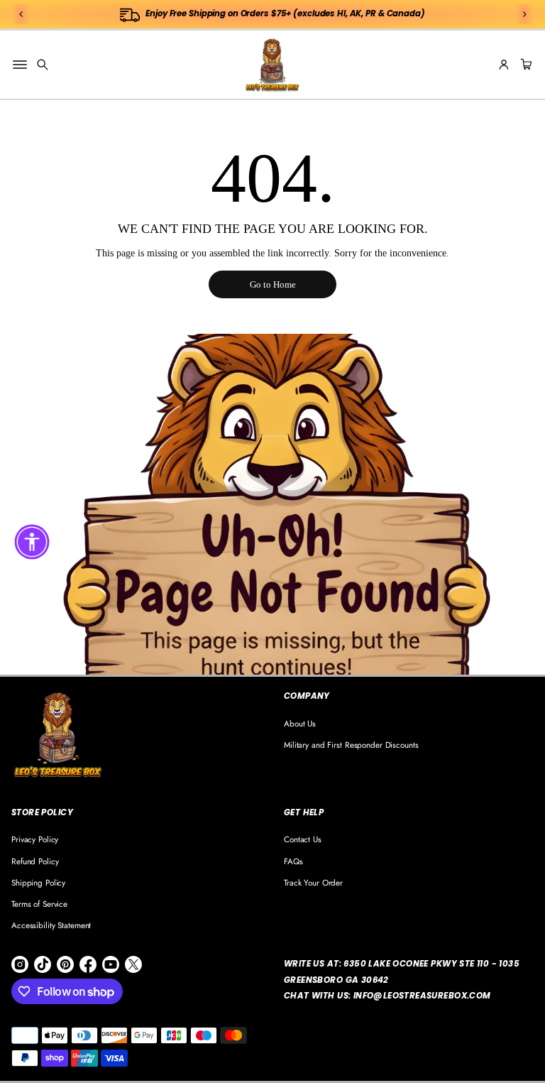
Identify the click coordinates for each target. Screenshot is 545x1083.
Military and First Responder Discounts (351, 745)
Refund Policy (34, 861)
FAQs (293, 861)
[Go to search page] (42, 64)
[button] (42, 64)
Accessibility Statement (51, 925)
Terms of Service (39, 904)
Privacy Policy (34, 839)
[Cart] (524, 64)
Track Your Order (313, 882)
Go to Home (273, 284)
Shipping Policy (38, 882)
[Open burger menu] (19, 64)
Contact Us (302, 839)
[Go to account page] (503, 64)
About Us (300, 723)
